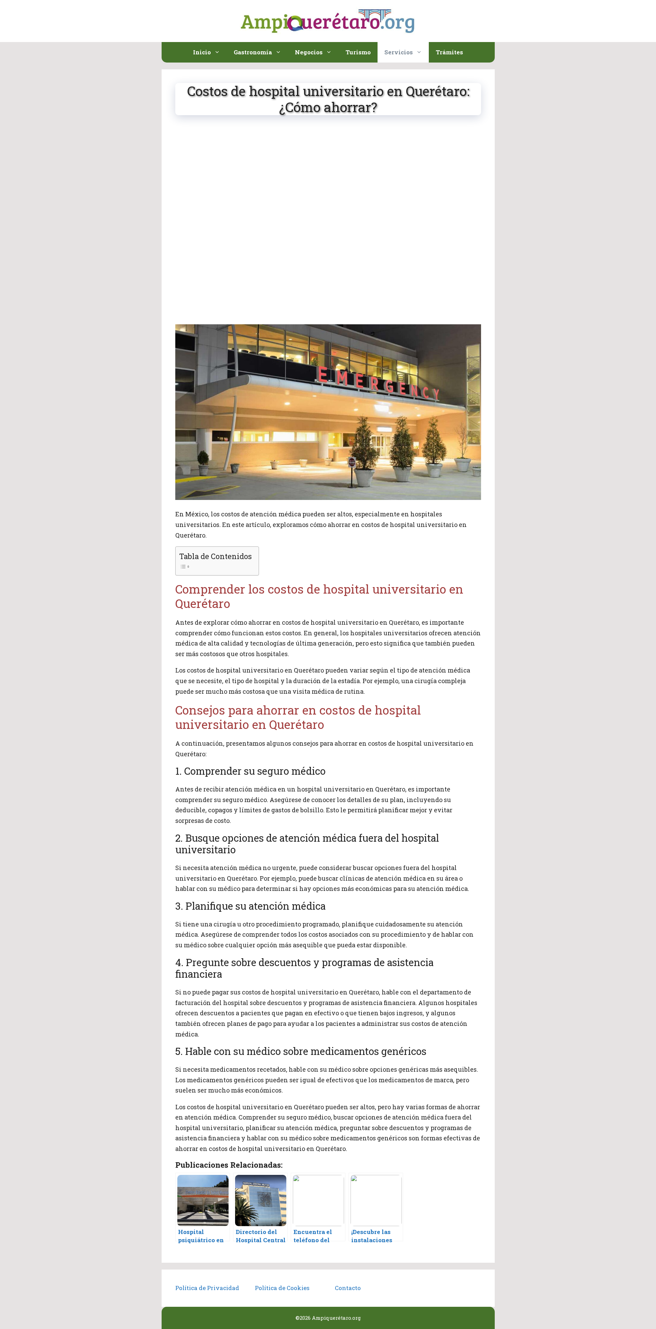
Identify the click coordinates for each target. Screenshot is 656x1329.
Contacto (348, 1288)
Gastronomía (253, 52)
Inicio (202, 52)
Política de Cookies (282, 1288)
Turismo (358, 52)
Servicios (398, 52)
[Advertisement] (328, 175)
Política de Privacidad (207, 1288)
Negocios (309, 52)
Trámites (449, 52)
